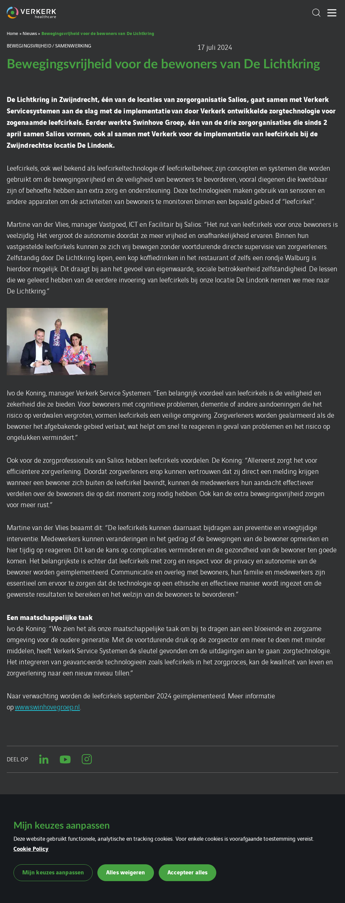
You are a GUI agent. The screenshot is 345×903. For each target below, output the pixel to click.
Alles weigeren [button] (125, 872)
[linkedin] (44, 759)
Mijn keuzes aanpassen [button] (53, 872)
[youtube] (65, 759)
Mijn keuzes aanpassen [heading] (61, 825)
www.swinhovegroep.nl (47, 706)
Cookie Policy (31, 848)
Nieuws (30, 33)
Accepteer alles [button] (187, 872)
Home (12, 33)
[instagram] (87, 759)
